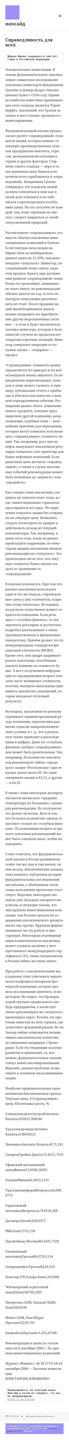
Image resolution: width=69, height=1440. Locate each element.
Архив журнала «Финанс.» (42, 1416)
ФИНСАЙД (15, 23)
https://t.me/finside (21, 1399)
